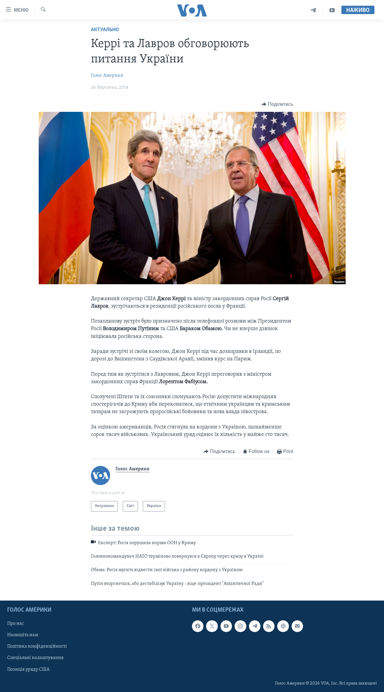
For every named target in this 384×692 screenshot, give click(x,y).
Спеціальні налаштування (35, 658)
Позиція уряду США (28, 669)
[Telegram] (313, 10)
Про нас (15, 624)
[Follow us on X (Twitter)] (212, 626)
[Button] (277, 104)
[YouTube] (332, 10)
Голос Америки (107, 75)
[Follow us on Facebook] (197, 626)
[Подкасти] (283, 626)
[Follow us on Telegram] (254, 626)
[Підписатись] (297, 626)
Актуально (105, 30)
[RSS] (268, 626)
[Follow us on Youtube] (226, 626)
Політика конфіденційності (37, 646)
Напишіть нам (22, 635)
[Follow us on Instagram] (240, 626)
